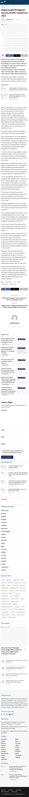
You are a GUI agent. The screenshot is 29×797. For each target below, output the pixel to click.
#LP (11, 596)
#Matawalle (16, 596)
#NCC (19, 282)
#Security (12, 612)
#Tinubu (13, 614)
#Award (3, 585)
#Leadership (5, 596)
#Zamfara (4, 617)
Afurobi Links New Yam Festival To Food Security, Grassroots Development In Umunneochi (17, 768)
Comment (4, 410)
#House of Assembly (21, 590)
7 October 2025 (13, 99)
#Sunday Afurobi (21, 612)
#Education (23, 588)
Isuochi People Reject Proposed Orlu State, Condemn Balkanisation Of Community (15, 667)
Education (4, 528)
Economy (3, 525)
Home (2, 7)
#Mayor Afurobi (5, 601)
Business (3, 519)
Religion (3, 558)
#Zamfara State (12, 617)
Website (3, 444)
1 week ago (11, 477)
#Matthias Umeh (15, 598)
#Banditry (15, 585)
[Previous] (13, 103)
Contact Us (10, 790)
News (2, 546)
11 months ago (5, 356)
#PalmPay (17, 606)
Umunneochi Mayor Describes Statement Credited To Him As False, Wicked (15, 681)
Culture (3, 522)
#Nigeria (15, 604)
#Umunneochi (20, 614)
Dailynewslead (8, 794)
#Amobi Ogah (18, 582)
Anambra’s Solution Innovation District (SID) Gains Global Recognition (7, 370)
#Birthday (22, 585)
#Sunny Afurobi (5, 614)
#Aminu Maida (8, 282)
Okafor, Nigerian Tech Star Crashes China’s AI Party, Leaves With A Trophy (18, 88)
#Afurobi (4, 582)
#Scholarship (5, 612)
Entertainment (5, 531)
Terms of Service (5, 791)
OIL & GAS (3, 549)
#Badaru (9, 585)
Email (3, 437)
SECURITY (3, 561)
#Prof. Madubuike (19, 609)
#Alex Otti (10, 582)
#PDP (23, 606)
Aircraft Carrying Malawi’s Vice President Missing (16, 466)
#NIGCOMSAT (5, 284)
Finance (3, 534)
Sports (3, 564)
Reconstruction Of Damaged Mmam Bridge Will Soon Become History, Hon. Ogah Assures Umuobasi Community (11, 651)
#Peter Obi (4, 609)
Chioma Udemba (5, 384)
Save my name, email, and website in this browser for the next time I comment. (13, 451)
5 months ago (12, 344)
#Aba (3, 579)
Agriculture (5, 510)
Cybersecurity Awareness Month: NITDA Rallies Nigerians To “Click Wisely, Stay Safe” (17, 96)
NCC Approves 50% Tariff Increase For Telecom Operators (7, 361)
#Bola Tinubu (5, 588)
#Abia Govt (8, 579)
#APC (24, 582)
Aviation (3, 513)
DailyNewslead (9, 19)
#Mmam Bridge (15, 601)
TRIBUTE (3, 570)
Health (3, 537)
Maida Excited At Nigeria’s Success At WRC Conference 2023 (17, 489)
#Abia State (16, 579)
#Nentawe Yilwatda (6, 604)
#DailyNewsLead (14, 588)
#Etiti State (4, 590)
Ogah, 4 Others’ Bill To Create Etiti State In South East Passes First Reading (16, 674)
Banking (3, 516)
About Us (3, 790)
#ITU (15, 282)
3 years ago (18, 19)
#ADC (22, 579)
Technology (7, 7)
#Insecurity (4, 593)
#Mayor (22, 598)
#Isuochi (11, 593)
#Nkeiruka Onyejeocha (7, 606)
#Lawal (17, 593)
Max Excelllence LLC (20, 794)
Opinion (3, 552)
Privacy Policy (14, 791)
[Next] (16, 103)
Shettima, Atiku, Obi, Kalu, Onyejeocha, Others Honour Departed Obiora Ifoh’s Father (18, 474)
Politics (3, 555)
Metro (3, 543)
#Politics (11, 609)
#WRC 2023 (13, 284)
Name (3, 430)
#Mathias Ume (5, 598)
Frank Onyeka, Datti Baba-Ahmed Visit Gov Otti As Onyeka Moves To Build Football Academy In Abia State (18, 482)
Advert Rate (18, 790)
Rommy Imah (4, 344)
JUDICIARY (4, 540)
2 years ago (12, 365)
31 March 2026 (13, 91)
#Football (11, 590)
